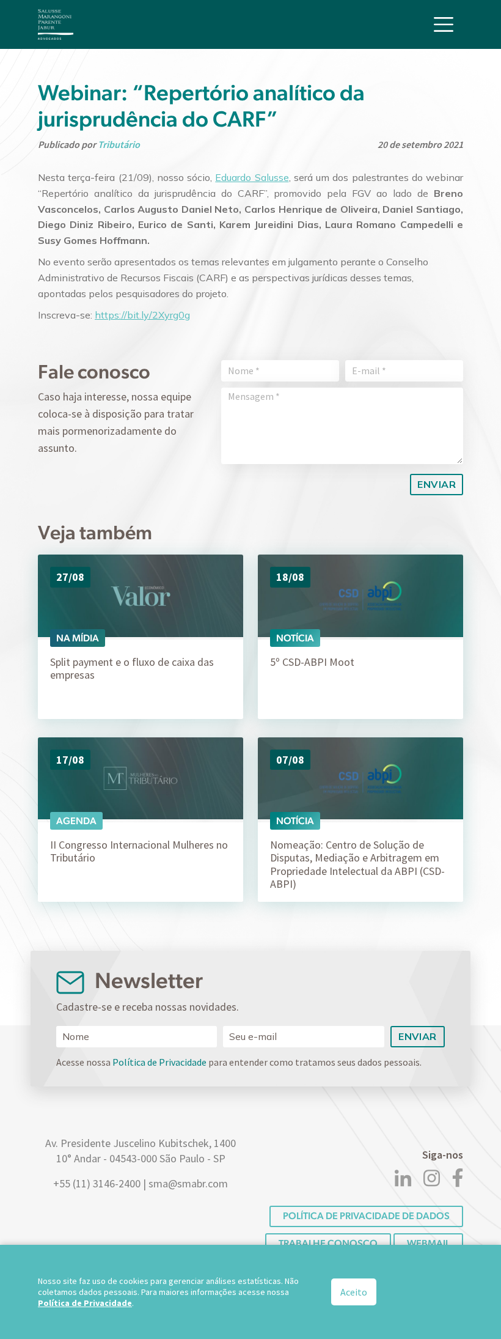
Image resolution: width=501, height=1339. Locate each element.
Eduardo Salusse (251, 177)
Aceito (353, 1292)
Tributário (119, 144)
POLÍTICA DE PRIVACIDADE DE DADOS (366, 1216)
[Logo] (55, 24)
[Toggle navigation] (443, 24)
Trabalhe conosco (328, 1243)
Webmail (428, 1243)
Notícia (295, 638)
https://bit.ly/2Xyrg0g (142, 315)
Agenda (76, 821)
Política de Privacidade (159, 1062)
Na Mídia (77, 638)
